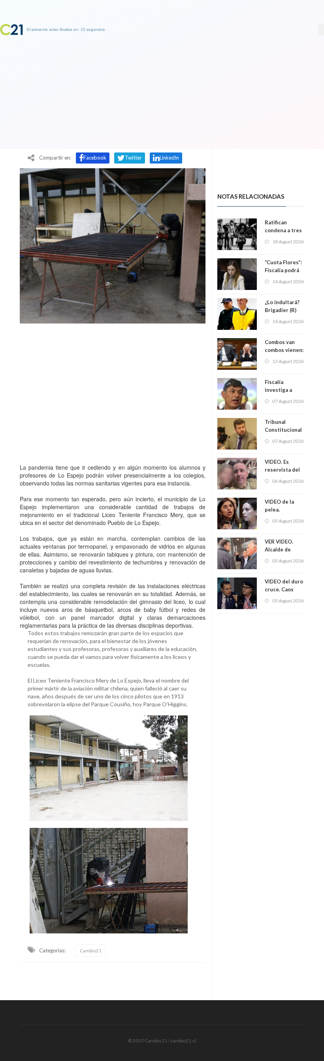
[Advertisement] (112, 391)
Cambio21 (91, 951)
